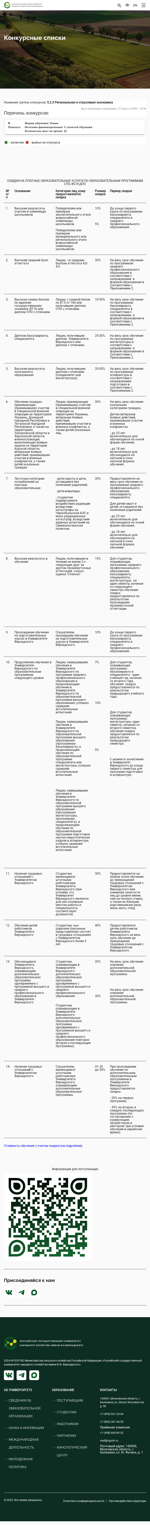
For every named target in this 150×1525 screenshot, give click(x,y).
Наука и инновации (26, 1428)
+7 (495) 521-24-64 (111, 1413)
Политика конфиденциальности (83, 1501)
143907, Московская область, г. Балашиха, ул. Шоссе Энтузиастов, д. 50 (122, 1402)
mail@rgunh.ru (109, 1440)
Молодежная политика (20, 1463)
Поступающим (70, 1400)
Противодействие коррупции (127, 1501)
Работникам (68, 1424)
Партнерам (66, 1436)
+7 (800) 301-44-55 (111, 1421)
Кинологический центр (72, 1451)
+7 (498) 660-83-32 (111, 1432)
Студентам (66, 1412)
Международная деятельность (23, 1443)
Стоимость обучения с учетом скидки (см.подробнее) (43, 1146)
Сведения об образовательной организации (24, 1408)
